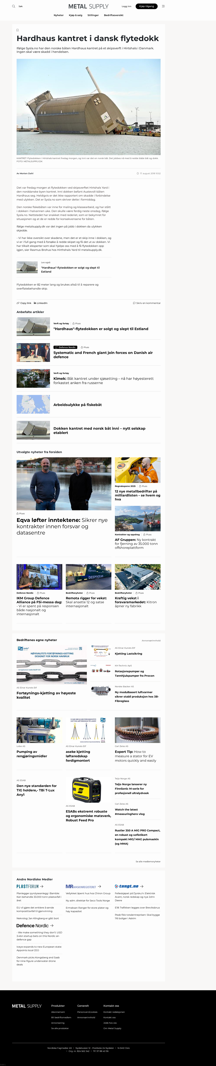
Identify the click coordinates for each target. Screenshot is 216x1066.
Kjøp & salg (75, 15)
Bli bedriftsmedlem (61, 1017)
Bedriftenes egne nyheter (37, 640)
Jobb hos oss (110, 1023)
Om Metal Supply (112, 1028)
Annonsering (58, 1023)
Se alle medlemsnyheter (148, 861)
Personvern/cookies (87, 1012)
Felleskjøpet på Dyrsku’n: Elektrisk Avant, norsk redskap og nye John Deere (135, 897)
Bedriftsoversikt (113, 15)
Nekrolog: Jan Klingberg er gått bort (38, 918)
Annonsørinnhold (86, 1017)
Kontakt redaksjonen (114, 1012)
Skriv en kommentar (148, 303)
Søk (21, 6)
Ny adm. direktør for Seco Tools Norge (88, 900)
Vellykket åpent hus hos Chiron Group (88, 893)
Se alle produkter (60, 1028)
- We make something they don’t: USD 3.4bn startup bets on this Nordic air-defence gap (39, 936)
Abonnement (58, 1012)
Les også (45, 262)
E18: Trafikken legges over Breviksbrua (137, 907)
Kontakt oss (109, 1017)
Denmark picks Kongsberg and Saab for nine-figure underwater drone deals (38, 961)
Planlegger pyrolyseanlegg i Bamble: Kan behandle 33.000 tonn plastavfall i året (39, 897)
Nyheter (59, 15)
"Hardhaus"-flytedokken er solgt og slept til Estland (70, 269)
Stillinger (93, 15)
